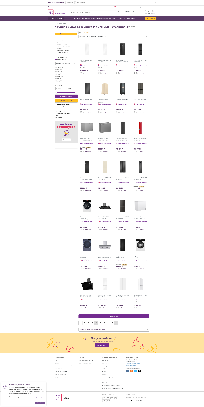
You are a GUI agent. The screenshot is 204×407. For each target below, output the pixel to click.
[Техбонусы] (66, 132)
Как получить (105, 366)
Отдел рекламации (107, 380)
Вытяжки (59, 48)
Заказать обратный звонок (133, 363)
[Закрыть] (155, 2)
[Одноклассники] (131, 371)
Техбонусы (133, 7)
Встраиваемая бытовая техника (63, 107)
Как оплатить (105, 363)
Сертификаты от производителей (63, 366)
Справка (104, 382)
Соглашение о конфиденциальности (111, 385)
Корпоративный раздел (61, 374)
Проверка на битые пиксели (85, 360)
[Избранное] (145, 11)
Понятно (40, 403)
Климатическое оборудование (63, 113)
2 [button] (88, 323)
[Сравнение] (149, 11)
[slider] (56, 92)
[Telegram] (135, 371)
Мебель (57, 115)
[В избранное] (81, 73)
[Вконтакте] (127, 371)
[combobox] (96, 36)
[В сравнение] (83, 73)
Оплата (154, 7)
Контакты (57, 363)
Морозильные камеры (63, 50)
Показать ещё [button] (114, 316)
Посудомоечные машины (63, 46)
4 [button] (96, 323)
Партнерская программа (61, 371)
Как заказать (105, 360)
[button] (70, 2)
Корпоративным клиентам (61, 377)
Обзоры (104, 374)
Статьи (104, 371)
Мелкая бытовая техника (62, 109)
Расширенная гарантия (84, 363)
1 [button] (84, 323)
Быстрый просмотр (88, 57)
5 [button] (100, 323)
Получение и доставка (144, 7)
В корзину (88, 73)
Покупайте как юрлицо (122, 7)
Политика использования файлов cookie (112, 388)
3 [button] (92, 323)
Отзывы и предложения (108, 377)
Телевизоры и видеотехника (63, 111)
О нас (56, 360)
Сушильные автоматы (63, 52)
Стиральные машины (62, 44)
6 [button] (104, 323)
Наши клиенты (58, 368)
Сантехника (58, 117)
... (108, 323)
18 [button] (112, 323)
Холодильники (61, 42)
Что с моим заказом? (150, 13)
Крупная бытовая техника (64, 41)
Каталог (59, 39)
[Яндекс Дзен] (139, 371)
